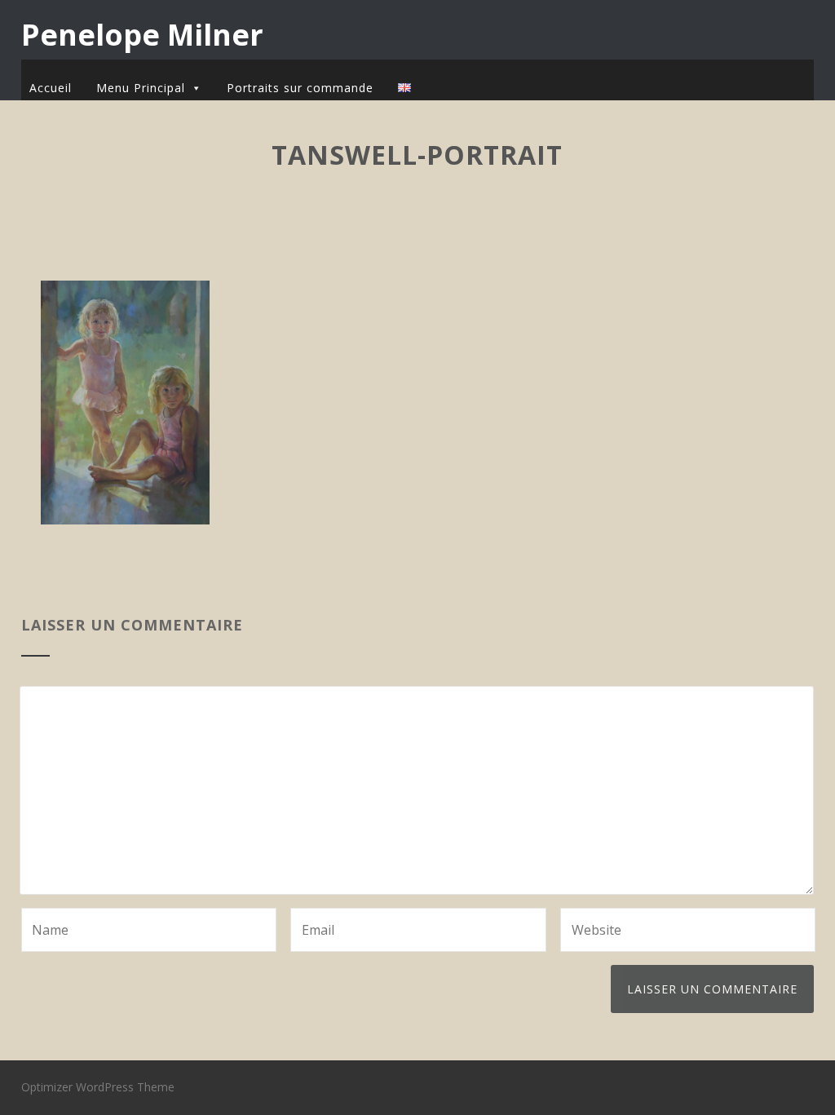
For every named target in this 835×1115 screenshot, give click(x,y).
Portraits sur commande (300, 87)
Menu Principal (140, 87)
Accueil (50, 87)
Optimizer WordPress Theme (98, 1087)
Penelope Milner (142, 35)
